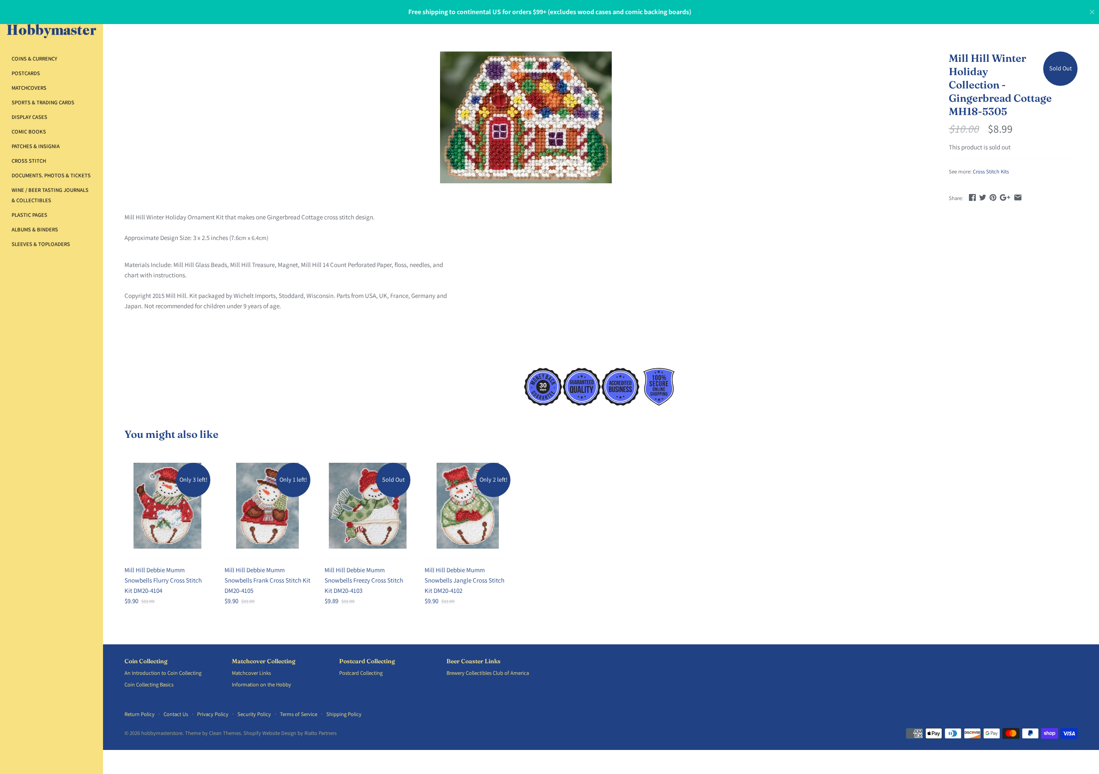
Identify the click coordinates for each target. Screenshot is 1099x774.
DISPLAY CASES (29, 117)
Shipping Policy (343, 714)
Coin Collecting (145, 661)
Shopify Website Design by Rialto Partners (290, 733)
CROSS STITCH (29, 160)
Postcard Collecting (367, 661)
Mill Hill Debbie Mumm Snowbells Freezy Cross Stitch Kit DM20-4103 (364, 580)
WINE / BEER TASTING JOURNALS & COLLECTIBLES (50, 195)
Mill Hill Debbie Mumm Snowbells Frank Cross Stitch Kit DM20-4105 (267, 580)
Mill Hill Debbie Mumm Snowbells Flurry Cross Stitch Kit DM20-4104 (163, 580)
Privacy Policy (212, 714)
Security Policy (254, 714)
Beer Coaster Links (473, 661)
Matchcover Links (251, 673)
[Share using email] (1018, 197)
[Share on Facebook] (972, 197)
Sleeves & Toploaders (41, 244)
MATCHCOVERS (29, 87)
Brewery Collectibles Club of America (487, 673)
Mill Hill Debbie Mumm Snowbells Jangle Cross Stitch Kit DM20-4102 (464, 580)
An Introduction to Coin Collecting (162, 673)
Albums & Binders (35, 229)
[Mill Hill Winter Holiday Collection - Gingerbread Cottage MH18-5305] (525, 117)
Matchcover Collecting (263, 661)
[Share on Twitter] (982, 197)
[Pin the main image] (993, 197)
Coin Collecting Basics (148, 684)
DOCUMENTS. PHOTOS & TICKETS (51, 175)
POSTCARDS (26, 73)
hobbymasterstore (161, 733)
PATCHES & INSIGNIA (36, 146)
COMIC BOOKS (29, 131)
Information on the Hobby (261, 684)
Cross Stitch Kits (991, 171)
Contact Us (176, 714)
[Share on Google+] (1005, 197)
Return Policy (139, 714)
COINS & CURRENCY (34, 58)
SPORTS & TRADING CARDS (43, 102)
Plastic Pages (29, 215)
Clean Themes (225, 733)
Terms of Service (298, 714)
